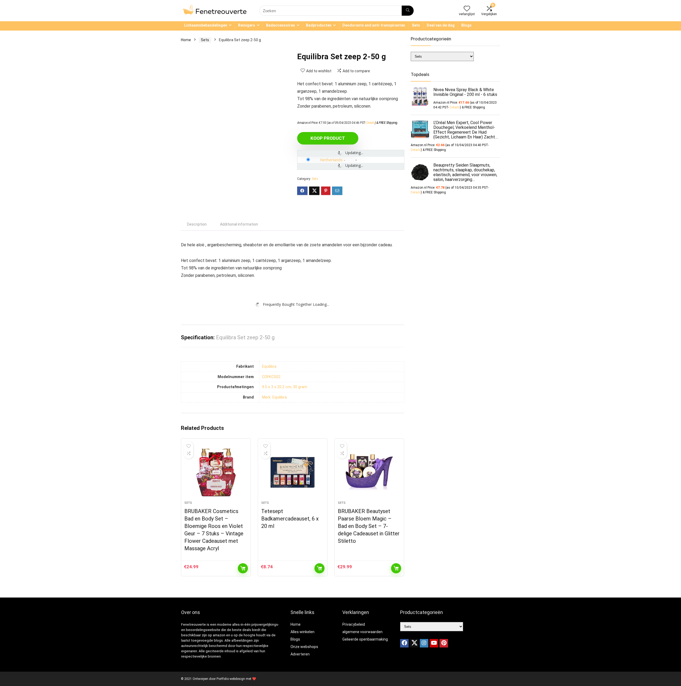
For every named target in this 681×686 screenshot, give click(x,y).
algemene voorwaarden (362, 632)
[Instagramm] (424, 643)
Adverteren (300, 654)
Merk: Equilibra (274, 397)
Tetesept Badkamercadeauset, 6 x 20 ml (290, 518)
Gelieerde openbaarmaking (365, 639)
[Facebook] (404, 643)
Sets (416, 25)
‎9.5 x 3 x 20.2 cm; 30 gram (284, 387)
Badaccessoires (280, 25)
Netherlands (331, 159)
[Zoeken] (408, 11)
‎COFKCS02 (271, 377)
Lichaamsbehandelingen (205, 25)
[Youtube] (434, 643)
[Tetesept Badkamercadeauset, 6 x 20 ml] (292, 472)
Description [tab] (197, 224)
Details (370, 123)
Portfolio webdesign (231, 679)
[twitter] (414, 643)
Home (186, 40)
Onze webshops (304, 647)
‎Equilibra (269, 366)
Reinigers (246, 25)
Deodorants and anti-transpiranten (373, 25)
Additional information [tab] (239, 224)
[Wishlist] (467, 9)
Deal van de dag (441, 25)
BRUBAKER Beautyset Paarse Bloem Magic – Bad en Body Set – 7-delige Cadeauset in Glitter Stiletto (369, 526)
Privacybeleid (353, 624)
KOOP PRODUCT (327, 138)
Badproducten (318, 25)
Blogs (466, 25)
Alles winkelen (302, 632)
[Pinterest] (443, 643)
